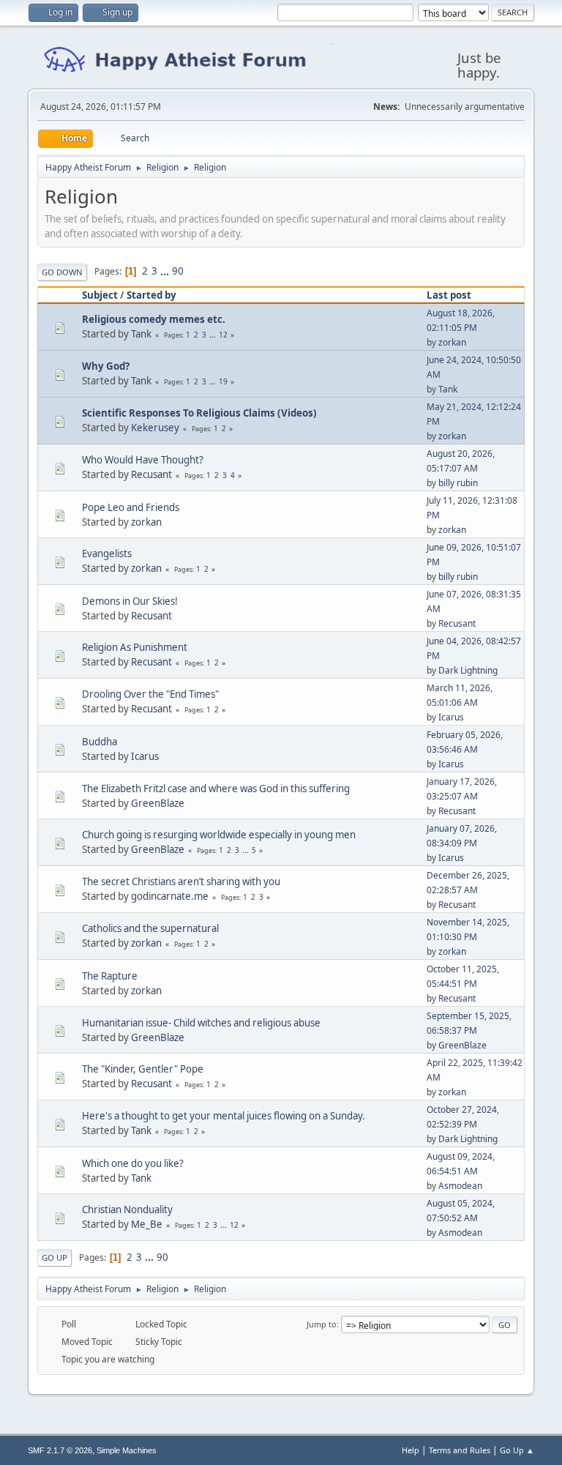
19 (223, 381)
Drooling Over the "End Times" (150, 694)
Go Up (54, 1257)
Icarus (451, 717)
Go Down (62, 271)
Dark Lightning (468, 670)
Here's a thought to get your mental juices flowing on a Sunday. (223, 1115)
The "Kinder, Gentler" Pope (142, 1069)
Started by (151, 295)
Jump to (322, 1324)
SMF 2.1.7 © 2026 (60, 1450)
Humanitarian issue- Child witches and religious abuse (201, 1022)
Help (410, 1450)
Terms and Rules (459, 1450)
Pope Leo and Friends (130, 507)
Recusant (151, 474)
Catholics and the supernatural (150, 928)
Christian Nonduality (127, 1209)
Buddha (99, 741)
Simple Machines (127, 1450)
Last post (449, 295)
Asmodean (460, 1185)
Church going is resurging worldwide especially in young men (219, 834)
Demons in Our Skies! (130, 601)
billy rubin (458, 483)
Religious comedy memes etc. (153, 319)
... (165, 270)
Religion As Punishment (134, 647)
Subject (100, 295)
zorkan (452, 342)
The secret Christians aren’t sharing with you (181, 881)
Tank (141, 333)
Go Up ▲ (517, 1450)
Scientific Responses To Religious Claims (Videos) (199, 413)
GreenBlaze (157, 803)
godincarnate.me (170, 896)
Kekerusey (155, 427)
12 (223, 334)
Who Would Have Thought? (142, 459)
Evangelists (107, 553)
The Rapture (110, 976)
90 (178, 270)
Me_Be (146, 1224)
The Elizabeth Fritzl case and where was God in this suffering (216, 788)
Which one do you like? (133, 1163)
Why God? (106, 366)
